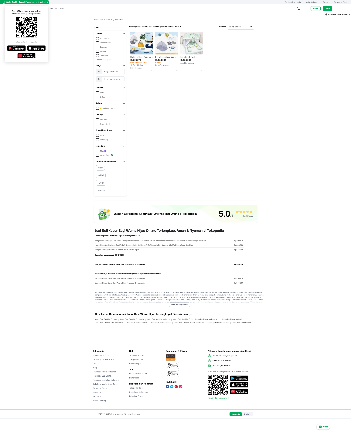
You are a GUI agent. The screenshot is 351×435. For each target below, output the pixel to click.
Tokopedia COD (136, 359)
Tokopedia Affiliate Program (104, 372)
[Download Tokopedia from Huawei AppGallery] (239, 391)
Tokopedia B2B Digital (102, 376)
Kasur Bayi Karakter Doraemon (132, 319)
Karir (95, 363)
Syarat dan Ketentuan (138, 392)
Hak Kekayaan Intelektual (103, 359)
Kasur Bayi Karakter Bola (183, 319)
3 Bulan (101, 190)
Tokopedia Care (340, 2)
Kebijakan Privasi (136, 396)
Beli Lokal (97, 396)
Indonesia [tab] (236, 414)
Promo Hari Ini (98, 392)
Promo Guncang (99, 400)
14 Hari (101, 175)
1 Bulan (101, 183)
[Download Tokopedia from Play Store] (239, 378)
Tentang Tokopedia (293, 2)
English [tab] (247, 414)
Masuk (315, 8)
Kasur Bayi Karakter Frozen (160, 323)
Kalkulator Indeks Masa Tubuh (105, 384)
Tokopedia (98, 20)
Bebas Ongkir (135, 363)
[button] (338, 14)
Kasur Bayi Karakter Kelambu (158, 319)
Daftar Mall (134, 378)
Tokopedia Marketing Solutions (106, 380)
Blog (95, 368)
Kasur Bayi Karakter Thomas (217, 323)
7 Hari (100, 168)
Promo (326, 2)
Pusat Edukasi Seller (138, 374)
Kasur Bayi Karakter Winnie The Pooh (189, 323)
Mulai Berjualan (312, 2)
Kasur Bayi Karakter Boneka (106, 319)
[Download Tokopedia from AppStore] (239, 385)
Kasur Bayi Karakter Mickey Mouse (109, 323)
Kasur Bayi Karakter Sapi (232, 319)
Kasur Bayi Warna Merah (241, 323)
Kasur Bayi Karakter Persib (136, 323)
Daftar (327, 8)
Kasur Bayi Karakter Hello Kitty (207, 319)
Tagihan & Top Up (136, 355)
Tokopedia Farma (100, 388)
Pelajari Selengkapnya (217, 398)
